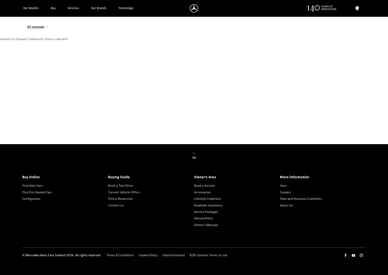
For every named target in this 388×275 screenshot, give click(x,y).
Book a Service (204, 185)
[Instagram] (361, 255)
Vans (283, 185)
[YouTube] (353, 255)
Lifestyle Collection (207, 199)
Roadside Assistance (208, 205)
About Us (286, 205)
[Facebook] (345, 255)
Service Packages (206, 212)
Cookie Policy (148, 255)
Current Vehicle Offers (124, 192)
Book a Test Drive (120, 185)
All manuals (35, 27)
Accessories (202, 192)
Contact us (115, 205)
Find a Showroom (120, 199)
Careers (285, 192)
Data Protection (173, 255)
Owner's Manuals (206, 225)
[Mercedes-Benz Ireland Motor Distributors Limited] (194, 8)
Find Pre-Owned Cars (37, 192)
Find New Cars (32, 185)
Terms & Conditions (120, 255)
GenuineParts (203, 218)
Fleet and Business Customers (301, 199)
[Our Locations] (357, 8)
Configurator (31, 199)
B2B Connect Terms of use (208, 255)
